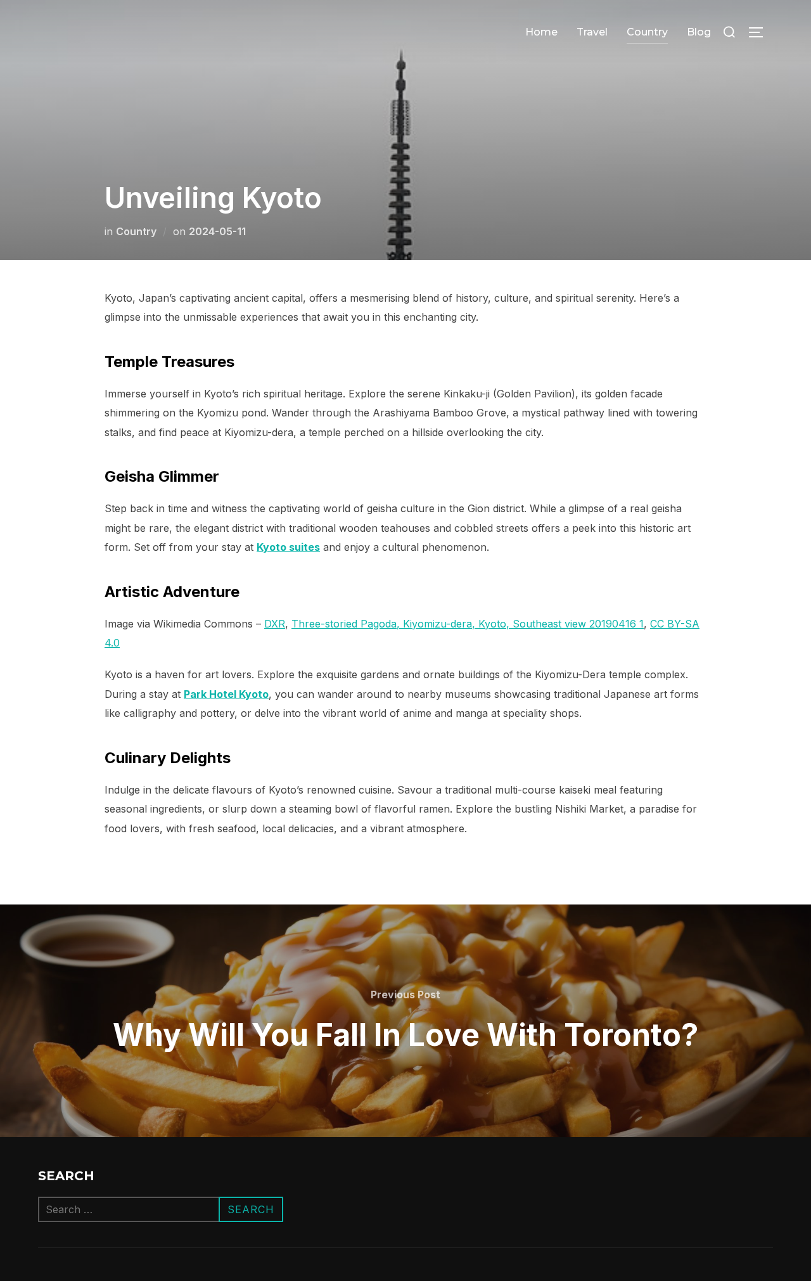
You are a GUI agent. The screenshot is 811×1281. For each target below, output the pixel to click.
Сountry (647, 32)
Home (541, 32)
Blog (699, 32)
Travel (592, 32)
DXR (274, 623)
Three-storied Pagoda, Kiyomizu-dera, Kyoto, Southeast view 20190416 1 (467, 623)
